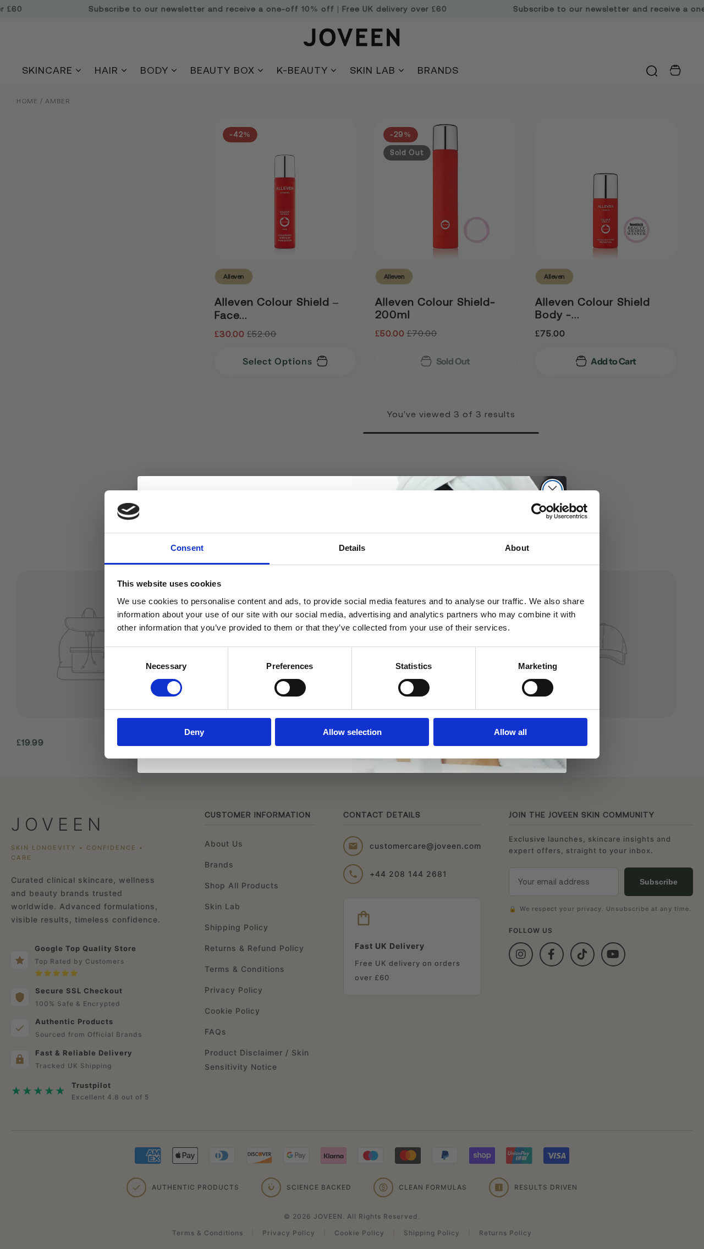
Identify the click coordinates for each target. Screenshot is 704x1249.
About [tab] (517, 547)
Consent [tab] (187, 547)
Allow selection (352, 732)
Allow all (510, 732)
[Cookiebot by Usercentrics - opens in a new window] (539, 511)
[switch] (290, 688)
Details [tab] (352, 547)
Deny (194, 732)
